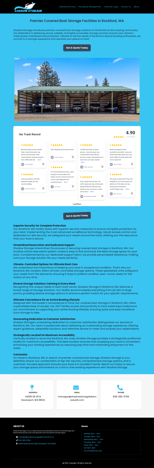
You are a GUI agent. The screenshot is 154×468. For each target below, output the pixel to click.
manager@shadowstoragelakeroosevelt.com (36, 437)
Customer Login (111, 7)
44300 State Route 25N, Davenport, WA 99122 (37, 443)
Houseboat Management (89, 7)
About (136, 7)
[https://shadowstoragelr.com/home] (28, 6)
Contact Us (126, 7)
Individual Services (67, 7)
